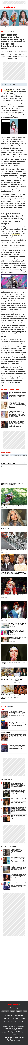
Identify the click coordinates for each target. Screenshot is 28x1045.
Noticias (19, 1011)
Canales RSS (8, 1015)
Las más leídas (6, 780)
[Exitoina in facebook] (14, 1008)
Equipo (23, 1018)
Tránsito (21, 1022)
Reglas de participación (10, 1022)
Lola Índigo (16, 233)
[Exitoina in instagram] (11, 1008)
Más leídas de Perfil (8, 847)
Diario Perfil (5, 1011)
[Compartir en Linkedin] (11, 85)
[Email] (14, 85)
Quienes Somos (19, 1015)
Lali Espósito (8, 89)
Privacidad (15, 1018)
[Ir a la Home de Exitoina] (10, 7)
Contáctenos (6, 1018)
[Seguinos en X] (17, 1008)
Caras (12, 1011)
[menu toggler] (2, 7)
